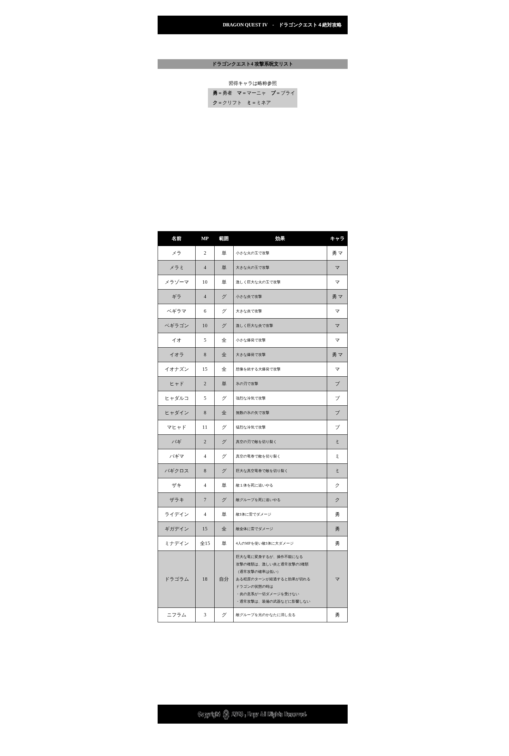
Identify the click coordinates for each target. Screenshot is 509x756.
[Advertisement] (252, 47)
